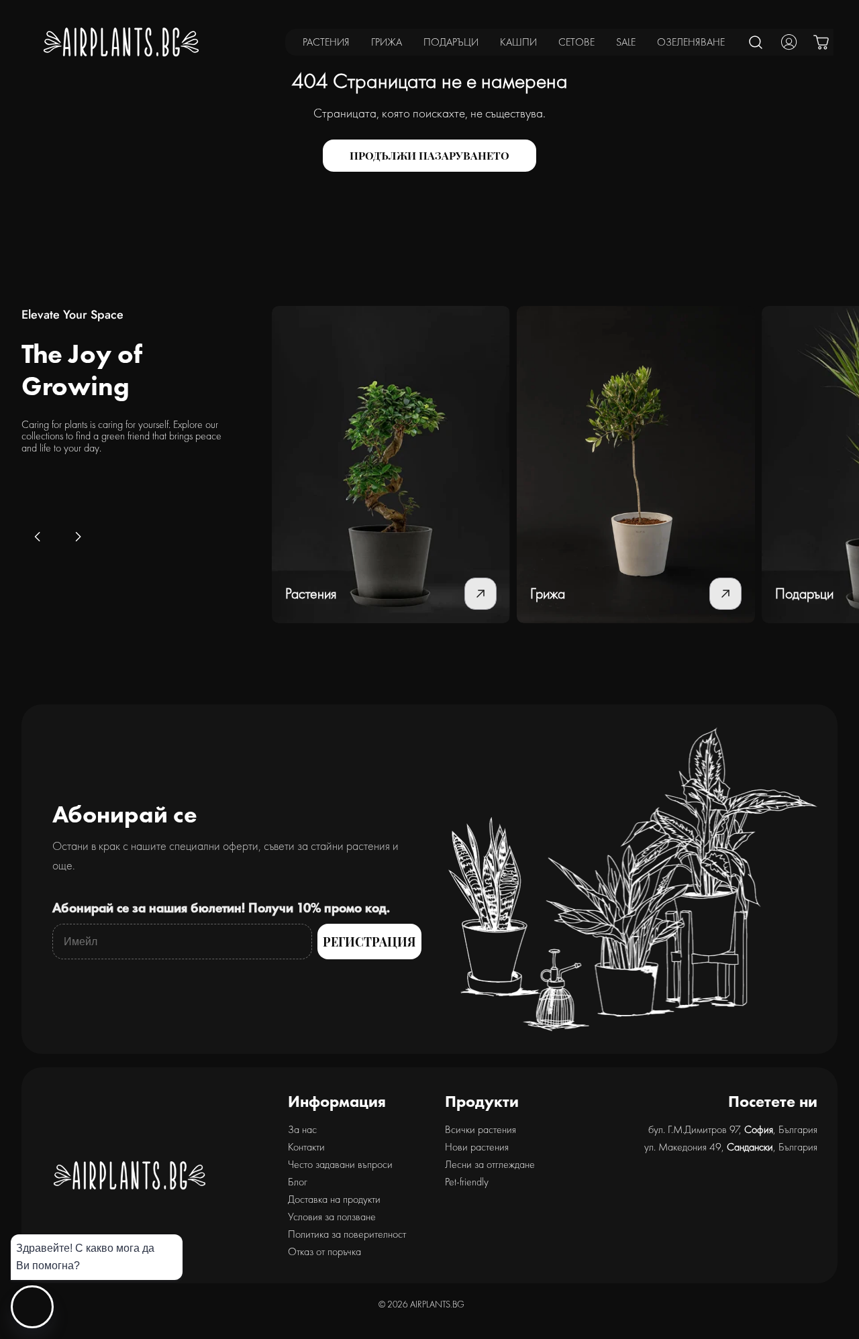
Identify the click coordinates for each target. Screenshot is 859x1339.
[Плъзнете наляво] (37, 537)
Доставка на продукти (334, 1199)
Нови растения (477, 1147)
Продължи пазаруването (429, 155)
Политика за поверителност (347, 1234)
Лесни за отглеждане (490, 1164)
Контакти (306, 1147)
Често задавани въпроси (340, 1164)
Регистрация (369, 942)
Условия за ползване (332, 1217)
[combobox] (756, 42)
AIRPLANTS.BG (437, 1304)
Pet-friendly (467, 1182)
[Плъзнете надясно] (78, 537)
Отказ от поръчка (324, 1251)
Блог (297, 1182)
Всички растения (480, 1129)
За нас (302, 1129)
